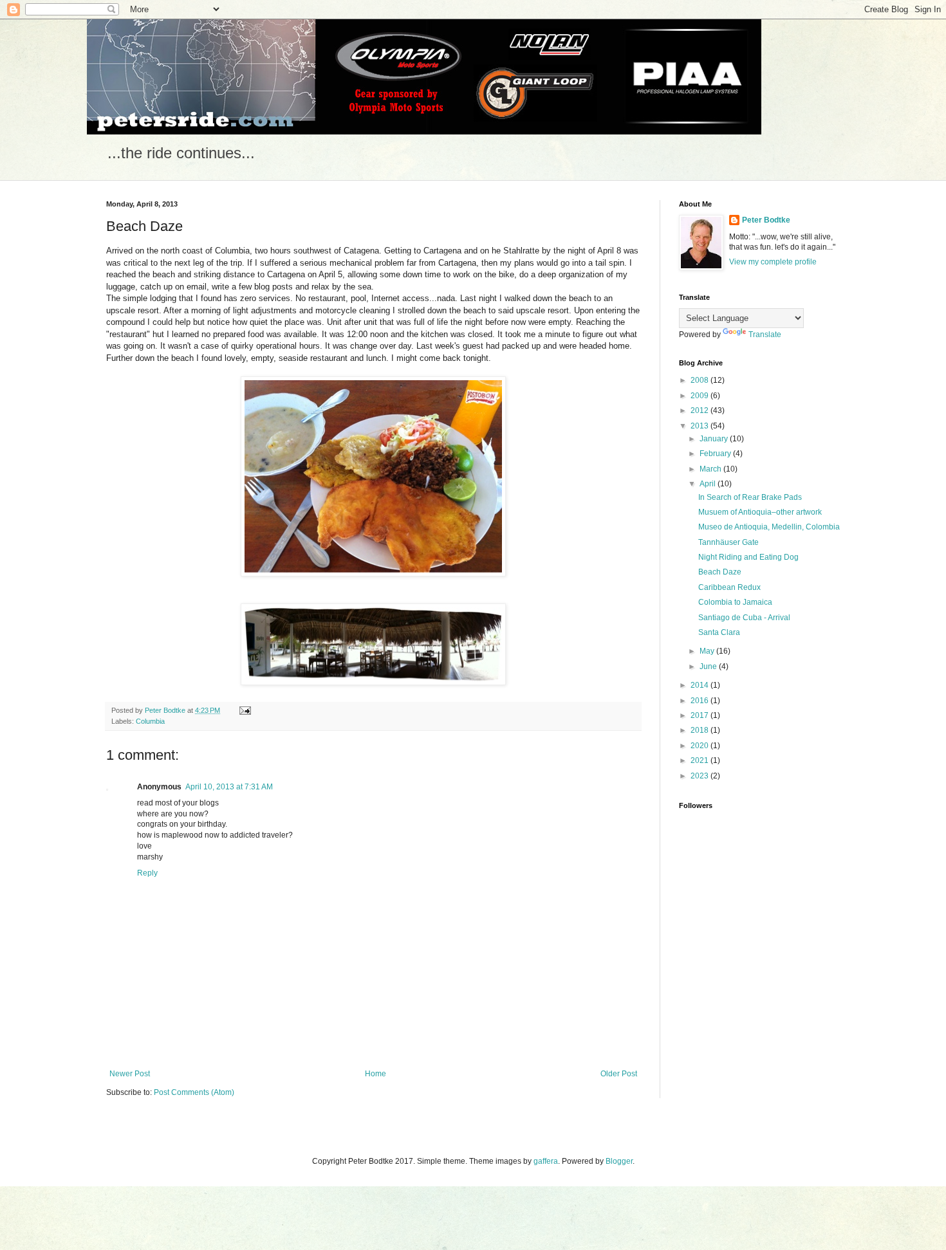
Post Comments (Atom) (194, 1092)
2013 (700, 425)
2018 (700, 730)
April (709, 483)
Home (375, 1073)
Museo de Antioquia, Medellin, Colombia (769, 526)
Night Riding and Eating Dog (748, 557)
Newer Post (129, 1073)
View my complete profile (773, 261)
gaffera (545, 1161)
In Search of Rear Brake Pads (750, 497)
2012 (700, 410)
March (711, 468)
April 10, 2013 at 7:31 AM (229, 786)
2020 (700, 745)
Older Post (618, 1073)
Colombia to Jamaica (735, 602)
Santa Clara (719, 632)
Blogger (619, 1161)
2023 (700, 775)
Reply (147, 873)
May (708, 651)
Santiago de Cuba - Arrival (744, 617)
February (716, 453)
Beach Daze (719, 571)
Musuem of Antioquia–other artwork (760, 512)
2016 (700, 700)
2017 (700, 715)
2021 (700, 760)
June (709, 666)
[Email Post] (244, 710)
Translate (764, 334)
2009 (700, 395)
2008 (700, 380)
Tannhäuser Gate (728, 542)
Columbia (150, 721)
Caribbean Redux (729, 587)
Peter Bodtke (766, 220)
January (715, 438)
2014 (700, 685)
